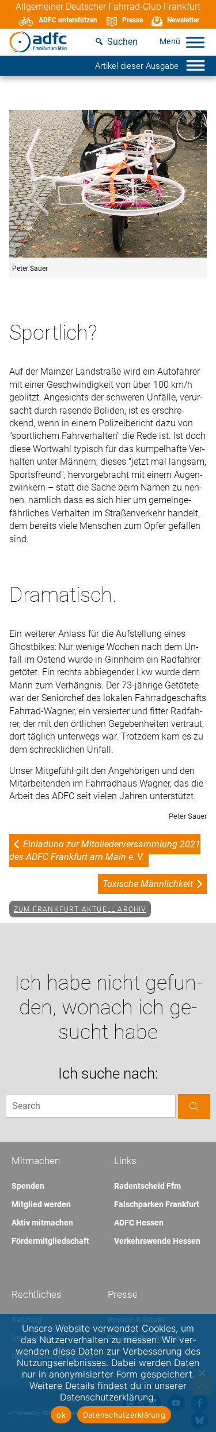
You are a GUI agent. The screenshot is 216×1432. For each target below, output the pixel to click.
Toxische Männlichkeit (148, 883)
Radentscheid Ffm (147, 1185)
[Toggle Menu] (195, 42)
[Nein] (201, 1373)
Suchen (122, 41)
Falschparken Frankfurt (156, 1204)
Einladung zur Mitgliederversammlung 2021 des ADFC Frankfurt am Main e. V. (104, 850)
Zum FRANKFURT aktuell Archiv (80, 909)
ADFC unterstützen (68, 20)
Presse (132, 20)
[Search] (194, 1106)
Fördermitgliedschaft (50, 1241)
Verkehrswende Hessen (157, 1241)
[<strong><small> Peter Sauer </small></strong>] (108, 184)
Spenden (28, 1185)
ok (61, 1414)
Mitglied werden (41, 1204)
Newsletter (183, 20)
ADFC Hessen (139, 1222)
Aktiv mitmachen (42, 1222)
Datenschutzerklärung (124, 1414)
